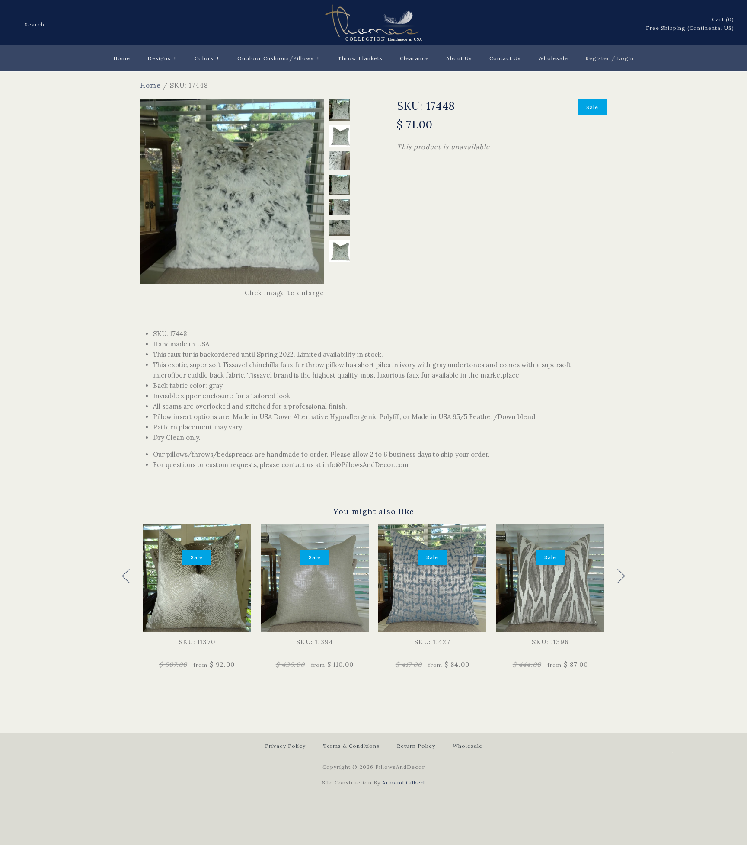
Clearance (414, 58)
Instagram (626, 24)
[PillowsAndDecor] (373, 9)
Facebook (581, 24)
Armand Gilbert (403, 782)
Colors (207, 58)
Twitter (592, 24)
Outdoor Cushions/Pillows (278, 58)
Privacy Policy (285, 746)
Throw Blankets (360, 58)
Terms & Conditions (351, 746)
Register (597, 58)
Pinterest (604, 24)
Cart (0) (723, 19)
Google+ (615, 24)
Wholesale (553, 58)
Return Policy (416, 746)
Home (121, 58)
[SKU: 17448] (232, 104)
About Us (459, 58)
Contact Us (505, 58)
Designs (162, 58)
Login (625, 58)
